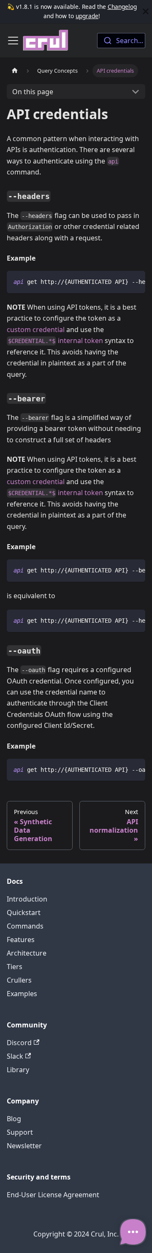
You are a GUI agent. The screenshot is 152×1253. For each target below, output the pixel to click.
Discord (19, 1042)
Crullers (19, 980)
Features (21, 939)
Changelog (122, 7)
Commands (25, 926)
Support (20, 1132)
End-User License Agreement (53, 1194)
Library (18, 1069)
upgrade (87, 16)
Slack (15, 1056)
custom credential (36, 329)
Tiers (14, 966)
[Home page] (15, 70)
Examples (22, 993)
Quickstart (24, 912)
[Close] (145, 11)
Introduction (27, 899)
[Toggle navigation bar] (13, 40)
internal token (55, 340)
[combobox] (121, 40)
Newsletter (24, 1145)
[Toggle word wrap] (119, 281)
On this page (32, 91)
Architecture (26, 953)
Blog (14, 1118)
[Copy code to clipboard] (135, 281)
